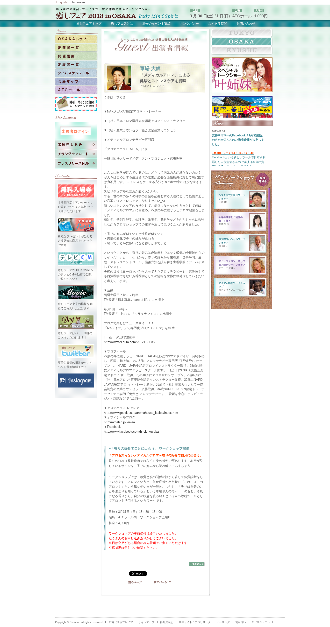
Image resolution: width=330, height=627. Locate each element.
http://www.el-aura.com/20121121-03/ (129, 342)
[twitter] (76, 358)
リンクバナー (189, 23)
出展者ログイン (75, 131)
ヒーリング (223, 622)
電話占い (240, 622)
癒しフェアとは (122, 23)
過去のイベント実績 (156, 23)
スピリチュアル (260, 622)
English (61, 2)
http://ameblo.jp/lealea (119, 422)
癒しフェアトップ (88, 23)
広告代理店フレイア (121, 622)
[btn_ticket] (76, 198)
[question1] (76, 328)
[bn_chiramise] (76, 232)
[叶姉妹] (242, 90)
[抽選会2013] (242, 115)
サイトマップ (146, 622)
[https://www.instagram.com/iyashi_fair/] (76, 387)
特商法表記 (166, 622)
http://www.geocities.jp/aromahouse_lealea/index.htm (141, 413)
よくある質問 (217, 23)
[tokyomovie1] (76, 299)
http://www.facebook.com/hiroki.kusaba (131, 431)
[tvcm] (76, 265)
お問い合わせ (246, 23)
